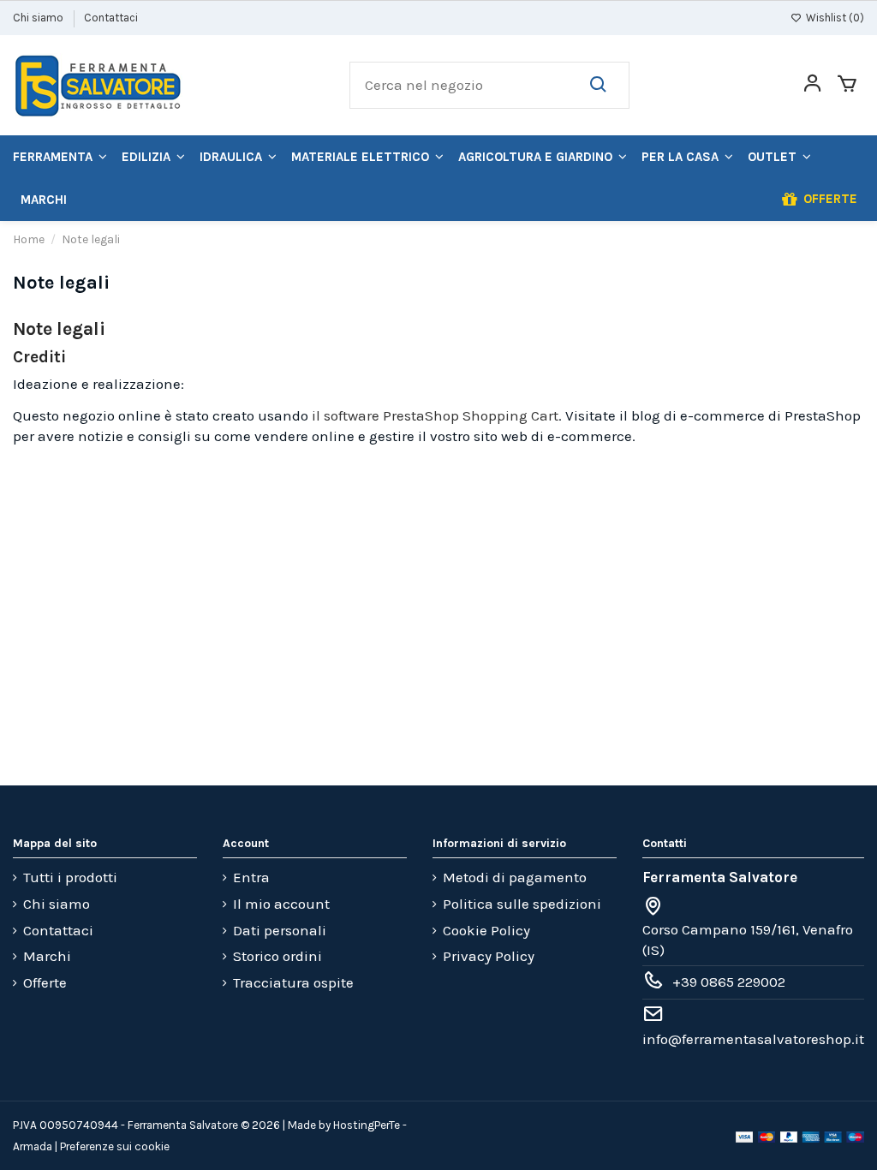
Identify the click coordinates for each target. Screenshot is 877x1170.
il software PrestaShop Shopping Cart (435, 415)
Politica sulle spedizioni (522, 903)
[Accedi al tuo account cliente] (812, 85)
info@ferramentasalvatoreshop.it (753, 1039)
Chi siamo (39, 17)
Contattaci (111, 17)
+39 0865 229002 (728, 981)
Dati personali (279, 930)
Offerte (45, 982)
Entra (251, 877)
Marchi (47, 955)
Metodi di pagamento (515, 877)
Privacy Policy (488, 955)
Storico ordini (277, 955)
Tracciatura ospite (293, 982)
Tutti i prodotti (70, 877)
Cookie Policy (486, 930)
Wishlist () (833, 17)
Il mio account (281, 903)
